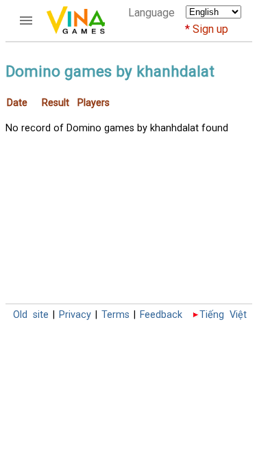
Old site (31, 315)
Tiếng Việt (223, 315)
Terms (115, 315)
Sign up (210, 29)
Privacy (75, 315)
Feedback (161, 315)
